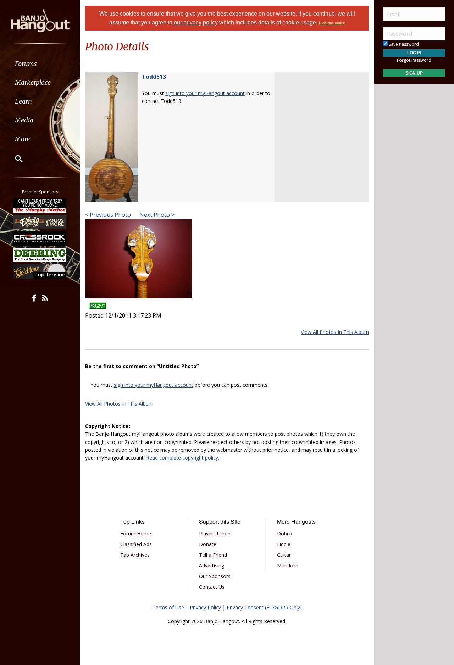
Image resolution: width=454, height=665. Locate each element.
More (22, 139)
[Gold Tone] (40, 271)
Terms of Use (168, 607)
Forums (26, 64)
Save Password (403, 44)
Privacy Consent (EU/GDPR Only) (264, 607)
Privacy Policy (205, 607)
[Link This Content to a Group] (97, 303)
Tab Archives (135, 554)
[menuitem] (40, 63)
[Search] (14, 159)
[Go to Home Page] (40, 20)
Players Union (215, 533)
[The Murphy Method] (40, 205)
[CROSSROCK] (40, 238)
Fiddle (283, 544)
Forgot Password (414, 60)
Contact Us (212, 586)
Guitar (284, 554)
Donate (207, 544)
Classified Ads (136, 544)
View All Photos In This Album (335, 332)
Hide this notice (332, 23)
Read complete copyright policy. (182, 457)
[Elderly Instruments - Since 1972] (40, 222)
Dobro (284, 533)
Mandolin (287, 565)
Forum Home (135, 533)
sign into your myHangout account (205, 93)
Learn (23, 101)
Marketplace (33, 82)
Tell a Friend (213, 554)
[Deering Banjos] (40, 255)
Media (24, 120)
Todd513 (154, 77)
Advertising (211, 565)
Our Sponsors (215, 576)
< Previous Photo (108, 215)
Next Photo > (156, 215)
